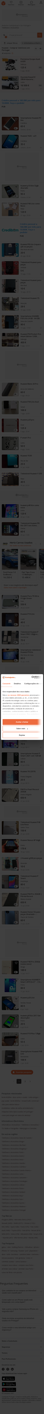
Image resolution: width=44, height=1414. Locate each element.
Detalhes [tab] (17, 684)
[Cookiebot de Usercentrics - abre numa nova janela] (31, 677)
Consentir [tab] (6, 684)
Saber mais (20, 728)
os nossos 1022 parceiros (18, 695)
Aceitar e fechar (22, 722)
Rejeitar (22, 735)
